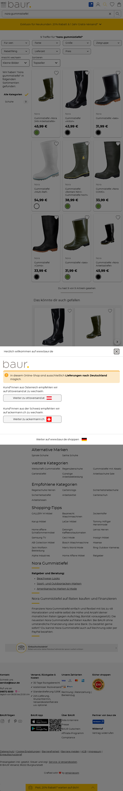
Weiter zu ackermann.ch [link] (29, 419)
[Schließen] (116, 351)
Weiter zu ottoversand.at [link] (29, 398)
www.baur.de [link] (58, 439)
